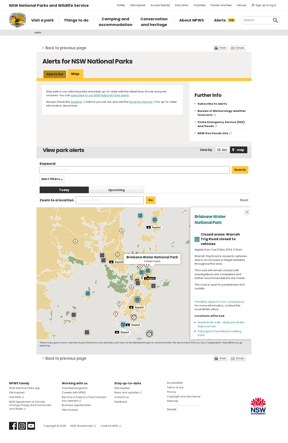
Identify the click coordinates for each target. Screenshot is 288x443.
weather (76, 102)
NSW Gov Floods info (213, 133)
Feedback (120, 402)
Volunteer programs (74, 388)
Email (240, 48)
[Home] (17, 20)
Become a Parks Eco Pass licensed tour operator (84, 398)
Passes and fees (221, 5)
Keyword (47, 163)
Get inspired (137, 5)
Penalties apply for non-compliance (219, 302)
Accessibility (175, 383)
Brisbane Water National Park (210, 219)
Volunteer (200, 5)
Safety (121, 5)
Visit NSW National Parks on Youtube (31, 426)
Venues (241, 5)
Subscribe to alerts (212, 104)
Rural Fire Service (141, 102)
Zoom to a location (57, 200)
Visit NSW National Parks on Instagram (22, 426)
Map (75, 73)
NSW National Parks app (24, 388)
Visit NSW (15, 397)
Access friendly (160, 5)
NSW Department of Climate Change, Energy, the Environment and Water (30, 405)
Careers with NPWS (74, 392)
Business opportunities (76, 405)
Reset (244, 200)
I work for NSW (109, 426)
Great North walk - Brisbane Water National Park (221, 324)
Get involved (70, 410)
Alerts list (54, 74)
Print (223, 48)
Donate (171, 409)
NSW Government (81, 426)
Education (181, 5)
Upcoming (116, 190)
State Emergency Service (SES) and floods (221, 124)
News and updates (126, 392)
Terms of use (175, 387)
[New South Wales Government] (258, 406)
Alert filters (51, 179)
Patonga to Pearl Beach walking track (219, 333)
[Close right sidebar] (247, 212)
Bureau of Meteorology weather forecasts (222, 113)
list (224, 150)
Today (64, 190)
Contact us (121, 397)
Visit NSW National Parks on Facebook (13, 426)
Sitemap (172, 401)
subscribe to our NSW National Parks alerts (100, 95)
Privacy (171, 392)
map (240, 150)
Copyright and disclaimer (184, 396)
